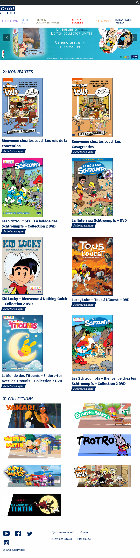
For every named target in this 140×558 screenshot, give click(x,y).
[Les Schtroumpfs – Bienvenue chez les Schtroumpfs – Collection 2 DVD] (92, 344)
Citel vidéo (7, 10)
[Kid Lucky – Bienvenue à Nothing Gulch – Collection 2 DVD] (22, 265)
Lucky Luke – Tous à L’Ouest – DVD (101, 299)
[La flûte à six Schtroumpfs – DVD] (92, 186)
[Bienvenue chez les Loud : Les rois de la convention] (22, 107)
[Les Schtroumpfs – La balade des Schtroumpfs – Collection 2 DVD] (22, 187)
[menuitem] (10, 21)
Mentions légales (62, 538)
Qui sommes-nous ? (63, 532)
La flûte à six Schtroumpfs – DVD (99, 220)
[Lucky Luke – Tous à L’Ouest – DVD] (92, 266)
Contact (85, 532)
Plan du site (84, 538)
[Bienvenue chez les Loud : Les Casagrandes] (92, 107)
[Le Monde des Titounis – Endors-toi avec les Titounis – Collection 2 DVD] (22, 342)
